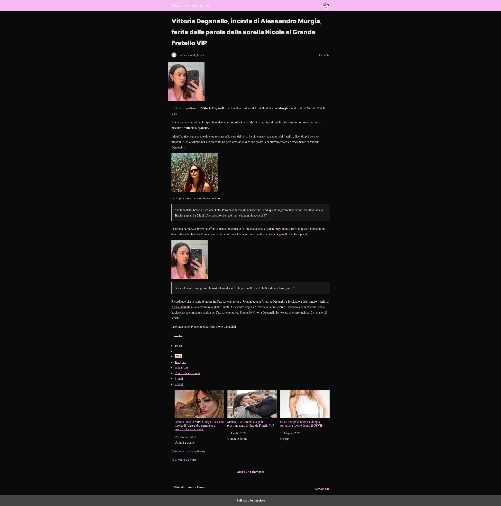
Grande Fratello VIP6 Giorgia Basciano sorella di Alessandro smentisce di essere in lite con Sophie (199, 425)
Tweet (178, 345)
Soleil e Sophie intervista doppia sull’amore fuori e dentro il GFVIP (301, 423)
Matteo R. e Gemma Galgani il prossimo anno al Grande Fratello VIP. (251, 423)
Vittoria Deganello (275, 228)
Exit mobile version (250, 500)
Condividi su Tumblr (187, 373)
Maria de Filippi (187, 459)
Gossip (284, 438)
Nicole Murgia (180, 307)
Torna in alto (322, 488)
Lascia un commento (250, 471)
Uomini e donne (185, 442)
